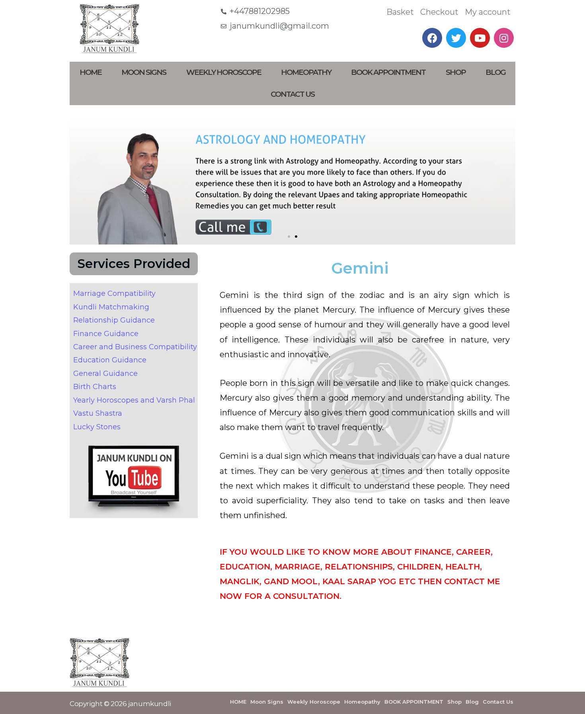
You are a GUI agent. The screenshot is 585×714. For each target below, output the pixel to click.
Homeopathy (306, 72)
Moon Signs (143, 72)
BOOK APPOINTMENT (388, 72)
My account (488, 12)
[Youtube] (480, 38)
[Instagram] (504, 38)
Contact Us (292, 94)
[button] (289, 236)
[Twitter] (456, 38)
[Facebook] (432, 38)
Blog (495, 72)
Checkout (439, 12)
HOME (90, 72)
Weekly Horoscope (223, 72)
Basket (400, 12)
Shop (456, 72)
